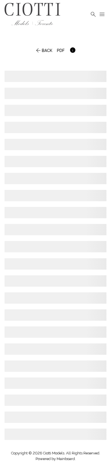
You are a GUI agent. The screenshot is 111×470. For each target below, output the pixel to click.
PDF (61, 51)
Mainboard (66, 459)
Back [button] (43, 51)
